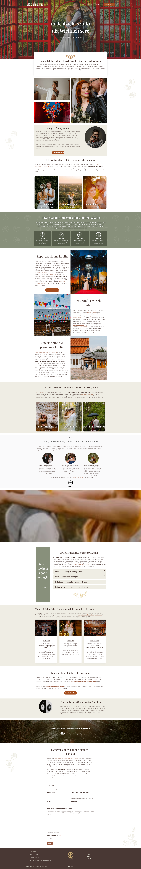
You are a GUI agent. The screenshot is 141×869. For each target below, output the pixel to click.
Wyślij (49, 843)
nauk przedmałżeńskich (87, 394)
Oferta (77, 4)
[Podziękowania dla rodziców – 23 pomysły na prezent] (46, 628)
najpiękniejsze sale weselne (42, 272)
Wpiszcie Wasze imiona (52, 798)
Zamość (36, 860)
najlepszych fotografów (78, 477)
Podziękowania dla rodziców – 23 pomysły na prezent (46, 646)
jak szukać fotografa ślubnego (81, 564)
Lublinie (76, 758)
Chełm (40, 860)
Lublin (31, 860)
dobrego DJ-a (91, 316)
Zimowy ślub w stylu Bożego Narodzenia (70, 645)
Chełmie (65, 758)
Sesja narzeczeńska (41, 392)
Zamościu (70, 758)
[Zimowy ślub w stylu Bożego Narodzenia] (70, 628)
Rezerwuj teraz (109, 4)
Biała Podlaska (47, 860)
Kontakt (97, 4)
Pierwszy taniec (91, 312)
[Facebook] (69, 866)
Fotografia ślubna (46, 639)
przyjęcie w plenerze (78, 325)
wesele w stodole (83, 326)
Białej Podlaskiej (58, 758)
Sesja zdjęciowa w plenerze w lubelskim (46, 352)
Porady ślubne (46, 640)
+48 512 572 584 (34, 854)
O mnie (90, 4)
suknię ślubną (52, 274)
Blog (83, 4)
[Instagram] (71, 866)
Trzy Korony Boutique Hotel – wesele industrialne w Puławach (94, 646)
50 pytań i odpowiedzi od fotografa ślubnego (90, 615)
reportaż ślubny (94, 640)
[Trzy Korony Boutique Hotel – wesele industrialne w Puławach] (95, 628)
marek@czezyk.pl (34, 857)
